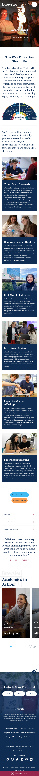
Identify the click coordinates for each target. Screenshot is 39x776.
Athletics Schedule (28, 733)
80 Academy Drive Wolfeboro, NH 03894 (19, 746)
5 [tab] (18, 646)
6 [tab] (20, 646)
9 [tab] (25, 646)
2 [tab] (12, 646)
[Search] (29, 4)
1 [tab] (11, 646)
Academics (23, 37)
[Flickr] (31, 759)
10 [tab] (27, 646)
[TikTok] (17, 759)
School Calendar (27, 728)
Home (12, 37)
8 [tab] (23, 646)
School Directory (11, 728)
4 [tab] (16, 646)
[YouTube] (26, 759)
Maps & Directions (26, 737)
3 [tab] (14, 646)
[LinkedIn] (22, 759)
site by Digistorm (19, 770)
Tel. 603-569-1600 (19, 751)
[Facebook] (7, 759)
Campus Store (11, 737)
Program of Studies (11, 733)
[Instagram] (12, 759)
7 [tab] (21, 646)
